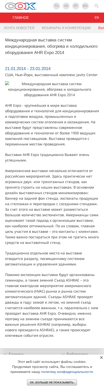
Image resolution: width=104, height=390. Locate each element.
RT (76, 6)
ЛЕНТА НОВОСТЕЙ (19, 28)
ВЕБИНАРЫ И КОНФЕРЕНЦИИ (66, 28)
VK (66, 6)
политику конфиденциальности (67, 372)
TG (56, 6)
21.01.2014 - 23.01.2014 (27, 68)
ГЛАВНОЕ (21, 18)
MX (85, 6)
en (97, 17)
